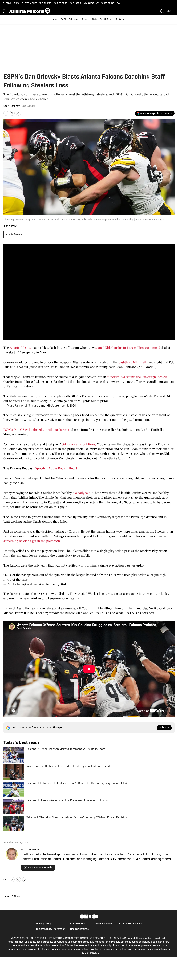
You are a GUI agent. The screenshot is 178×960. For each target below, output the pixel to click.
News (17, 896)
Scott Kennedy (11, 106)
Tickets (120, 19)
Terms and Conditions (130, 924)
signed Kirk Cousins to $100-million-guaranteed (127, 347)
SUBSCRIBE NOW (110, 3)
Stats (94, 19)
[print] (24, 879)
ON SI (16, 3)
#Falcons (15, 396)
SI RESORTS (61, 3)
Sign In (171, 11)
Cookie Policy (77, 924)
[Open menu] (5, 11)
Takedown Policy (103, 924)
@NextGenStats (141, 396)
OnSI (63, 19)
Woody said (82, 493)
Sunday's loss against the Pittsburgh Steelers (137, 377)
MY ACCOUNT (91, 3)
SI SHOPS (75, 3)
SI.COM (7, 3)
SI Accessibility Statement (50, 929)
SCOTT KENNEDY (30, 850)
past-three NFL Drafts (133, 362)
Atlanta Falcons (13, 234)
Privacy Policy (43, 924)
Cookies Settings (79, 929)
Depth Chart (106, 19)
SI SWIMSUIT (29, 3)
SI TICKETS (45, 3)
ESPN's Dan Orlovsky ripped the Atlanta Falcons (36, 429)
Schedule (73, 19)
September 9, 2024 (63, 405)
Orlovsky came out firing (79, 444)
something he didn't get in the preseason (31, 541)
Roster (85, 19)
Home (54, 19)
